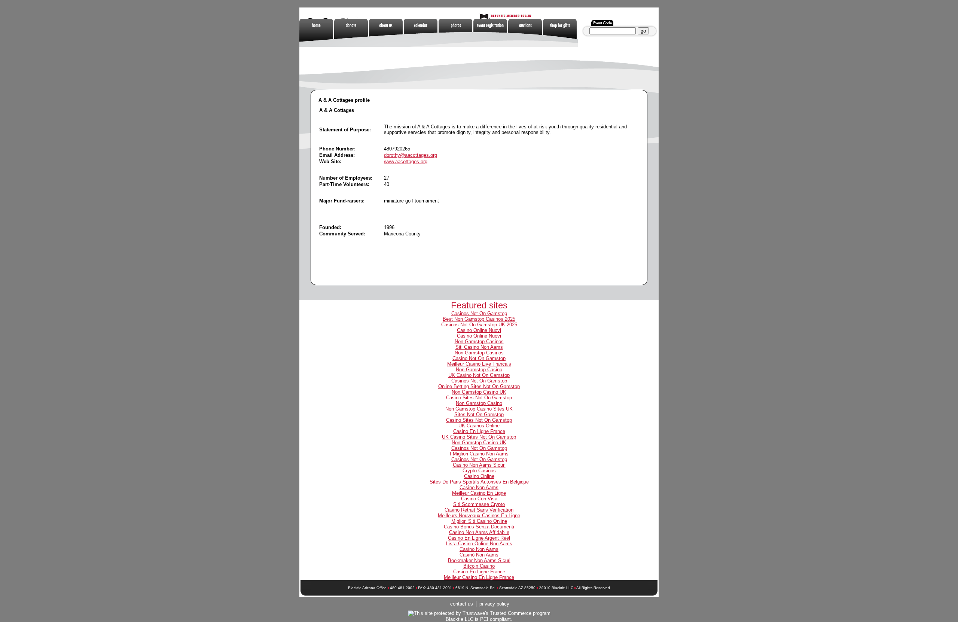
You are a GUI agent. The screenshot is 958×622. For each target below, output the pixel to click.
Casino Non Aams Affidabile (479, 532)
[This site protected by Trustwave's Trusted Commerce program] (479, 613)
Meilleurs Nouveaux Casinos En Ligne (479, 515)
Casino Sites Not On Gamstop (479, 397)
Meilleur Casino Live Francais (479, 364)
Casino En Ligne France (479, 431)
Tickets (490, 33)
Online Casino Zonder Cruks (351, 61)
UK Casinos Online (479, 426)
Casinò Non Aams (479, 555)
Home (316, 33)
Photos (456, 33)
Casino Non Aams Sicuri (479, 465)
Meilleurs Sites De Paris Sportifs (386, 61)
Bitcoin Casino (479, 566)
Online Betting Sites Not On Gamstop (479, 386)
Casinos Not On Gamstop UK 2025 (479, 324)
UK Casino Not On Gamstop (479, 375)
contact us (461, 604)
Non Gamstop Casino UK (479, 392)
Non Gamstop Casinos (595, 33)
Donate (351, 33)
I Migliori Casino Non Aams (479, 454)
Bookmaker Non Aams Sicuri (479, 560)
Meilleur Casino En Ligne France (479, 577)
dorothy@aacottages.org (410, 155)
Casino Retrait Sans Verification (479, 510)
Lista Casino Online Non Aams (479, 543)
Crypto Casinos (479, 470)
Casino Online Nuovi (479, 330)
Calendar (421, 33)
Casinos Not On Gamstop (479, 313)
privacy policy (494, 604)
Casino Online (479, 476)
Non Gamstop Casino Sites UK (479, 409)
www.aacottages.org (405, 161)
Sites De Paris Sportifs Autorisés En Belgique (479, 482)
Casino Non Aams (479, 487)
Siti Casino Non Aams (479, 347)
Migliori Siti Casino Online (479, 521)
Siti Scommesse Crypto (479, 504)
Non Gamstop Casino (479, 369)
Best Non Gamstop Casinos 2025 (479, 319)
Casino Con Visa (479, 498)
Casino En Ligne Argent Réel (479, 538)
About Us (386, 33)
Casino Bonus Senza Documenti (479, 527)
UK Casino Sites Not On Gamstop (479, 437)
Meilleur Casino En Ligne (479, 493)
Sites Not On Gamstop (479, 414)
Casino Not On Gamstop (479, 358)
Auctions (525, 33)
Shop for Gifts (560, 33)
